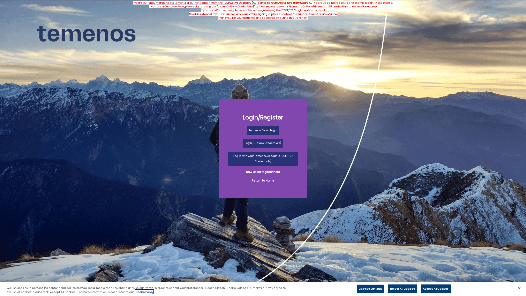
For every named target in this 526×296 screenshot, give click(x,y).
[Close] (519, 288)
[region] (263, 289)
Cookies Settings (370, 289)
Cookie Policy (144, 292)
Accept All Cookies (436, 289)
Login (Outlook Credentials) (263, 143)
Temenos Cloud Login (263, 130)
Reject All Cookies (402, 289)
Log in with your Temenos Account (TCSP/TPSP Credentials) (263, 158)
